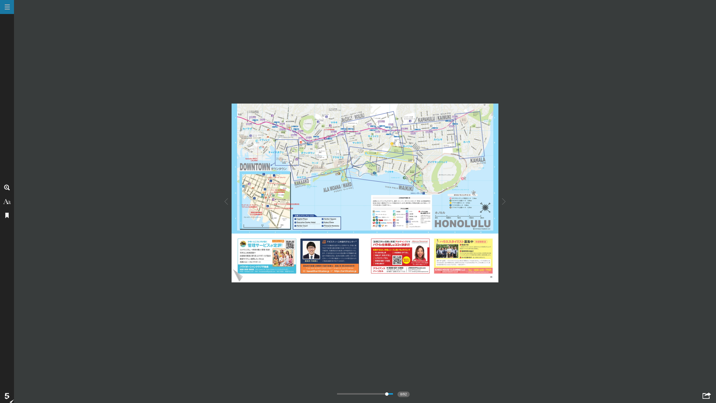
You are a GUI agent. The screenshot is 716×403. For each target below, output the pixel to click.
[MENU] (7, 7)
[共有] (707, 395)
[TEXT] (7, 201)
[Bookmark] (7, 215)
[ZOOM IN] (7, 188)
